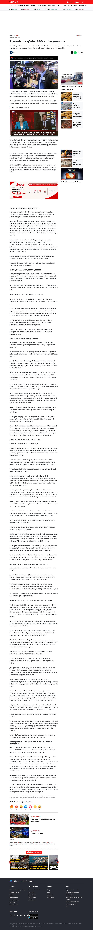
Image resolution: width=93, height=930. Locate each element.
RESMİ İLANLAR (82, 5)
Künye (48, 892)
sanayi (11, 842)
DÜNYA (39, 5)
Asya (49, 842)
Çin (52, 842)
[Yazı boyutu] (82, 52)
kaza (16, 842)
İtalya (22, 844)
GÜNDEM (26, 5)
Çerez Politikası (70, 895)
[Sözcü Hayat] (24, 881)
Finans (16, 35)
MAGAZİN (64, 5)
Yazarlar (12, 895)
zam (31, 842)
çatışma (36, 842)
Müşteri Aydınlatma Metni (72, 892)
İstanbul (42, 844)
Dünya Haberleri (14, 905)
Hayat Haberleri (13, 902)
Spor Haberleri (32, 895)
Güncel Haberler (33, 886)
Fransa (12, 844)
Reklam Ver (50, 895)
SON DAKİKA (13, 5)
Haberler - (12, 35)
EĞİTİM (75, 5)
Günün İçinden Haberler (34, 890)
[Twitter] (17, 915)
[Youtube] (20, 915)
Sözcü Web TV (31, 892)
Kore (37, 844)
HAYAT (58, 5)
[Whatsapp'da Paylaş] (75, 52)
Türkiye (32, 844)
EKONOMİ (33, 5)
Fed (40, 842)
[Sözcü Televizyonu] (11, 881)
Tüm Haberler (31, 900)
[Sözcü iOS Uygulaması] (33, 915)
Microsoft (47, 844)
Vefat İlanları (50, 897)
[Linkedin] (27, 915)
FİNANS (70, 5)
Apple (53, 844)
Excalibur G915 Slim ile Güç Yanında (71, 86)
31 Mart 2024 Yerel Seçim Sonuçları (18, 890)
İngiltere (17, 844)
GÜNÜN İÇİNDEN (46, 5)
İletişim (49, 890)
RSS (67, 906)
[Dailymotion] (24, 915)
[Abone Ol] (79, 35)
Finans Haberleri (67, 90)
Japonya (27, 844)
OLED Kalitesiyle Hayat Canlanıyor (71, 182)
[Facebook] (14, 915)
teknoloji (21, 842)
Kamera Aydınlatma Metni (72, 901)
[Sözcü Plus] (31, 881)
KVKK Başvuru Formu (71, 904)
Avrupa (44, 842)
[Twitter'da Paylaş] (72, 52)
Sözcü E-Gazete (32, 897)
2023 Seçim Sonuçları (15, 892)
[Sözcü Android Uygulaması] (33, 917)
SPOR (53, 5)
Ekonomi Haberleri (14, 900)
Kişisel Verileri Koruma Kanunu (73, 890)
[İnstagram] (11, 915)
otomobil (27, 842)
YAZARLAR (20, 5)
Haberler (12, 886)
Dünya (11, 845)
